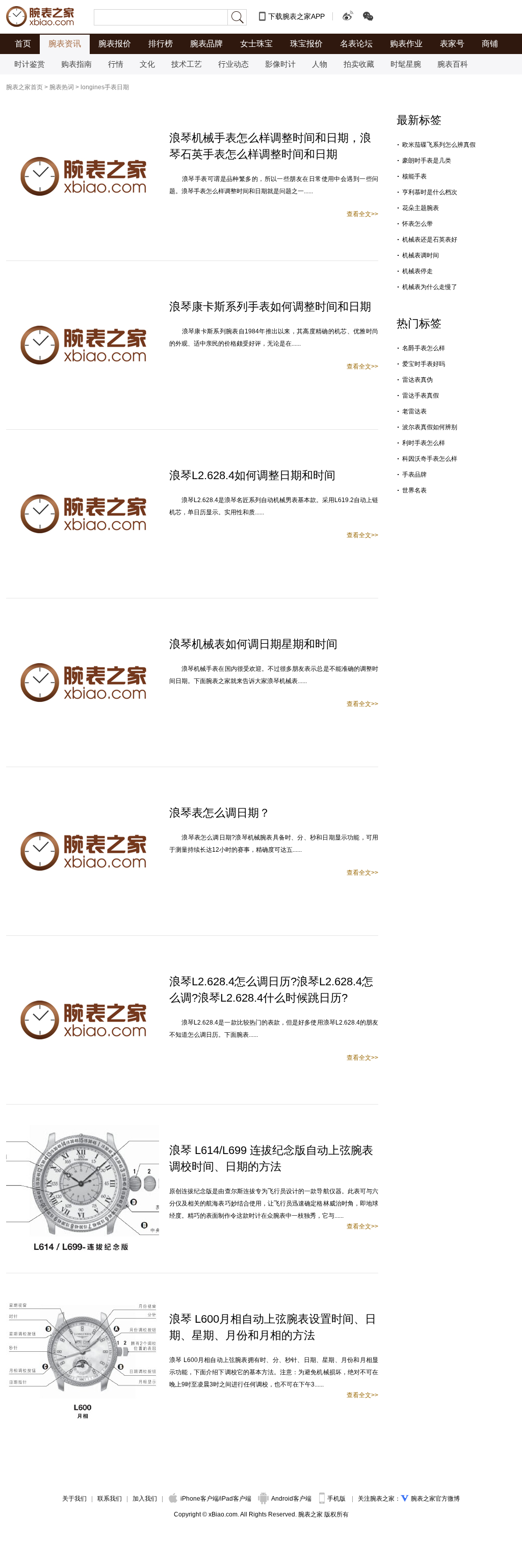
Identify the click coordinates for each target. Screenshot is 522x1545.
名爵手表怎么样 (423, 348)
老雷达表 (414, 411)
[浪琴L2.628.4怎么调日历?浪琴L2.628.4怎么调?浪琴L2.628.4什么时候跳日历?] (82, 960)
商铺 (490, 43)
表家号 (452, 43)
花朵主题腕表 (420, 208)
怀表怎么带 (417, 223)
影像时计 (280, 64)
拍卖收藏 (359, 64)
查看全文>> (362, 214)
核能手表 (414, 176)
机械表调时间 (420, 255)
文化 (147, 64)
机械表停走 (417, 271)
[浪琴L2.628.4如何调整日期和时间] (82, 454)
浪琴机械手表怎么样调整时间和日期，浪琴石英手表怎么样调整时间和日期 (270, 146)
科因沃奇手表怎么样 (429, 458)
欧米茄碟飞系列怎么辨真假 (439, 144)
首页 (23, 43)
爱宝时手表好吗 (423, 364)
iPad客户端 (235, 1498)
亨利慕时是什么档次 (429, 192)
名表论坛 (356, 43)
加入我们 (145, 1498)
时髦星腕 (405, 64)
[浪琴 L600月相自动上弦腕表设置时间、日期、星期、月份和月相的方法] (82, 1298)
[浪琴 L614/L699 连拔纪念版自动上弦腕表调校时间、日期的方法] (82, 1129)
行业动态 (233, 64)
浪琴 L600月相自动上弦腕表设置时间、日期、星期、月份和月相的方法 (272, 1327)
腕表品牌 (206, 43)
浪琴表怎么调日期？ (219, 812)
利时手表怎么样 (423, 443)
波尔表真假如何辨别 (429, 427)
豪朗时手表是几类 (426, 160)
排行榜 (160, 43)
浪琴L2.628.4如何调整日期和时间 (252, 475)
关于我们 (74, 1498)
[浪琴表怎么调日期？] (82, 792)
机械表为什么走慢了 (429, 287)
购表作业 (406, 43)
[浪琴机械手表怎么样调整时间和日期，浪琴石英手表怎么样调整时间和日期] (82, 117)
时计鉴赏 (29, 64)
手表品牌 (414, 474)
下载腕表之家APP (296, 16)
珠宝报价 (306, 43)
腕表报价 (114, 43)
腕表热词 (61, 87)
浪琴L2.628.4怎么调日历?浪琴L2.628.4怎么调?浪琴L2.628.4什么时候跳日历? (271, 989)
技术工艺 (186, 64)
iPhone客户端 (199, 1498)
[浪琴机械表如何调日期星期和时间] (82, 623)
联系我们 (109, 1498)
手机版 (337, 1498)
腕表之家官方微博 (435, 1498)
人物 (319, 64)
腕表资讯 (64, 43)
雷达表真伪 (417, 379)
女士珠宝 (256, 43)
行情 (115, 64)
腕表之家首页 (24, 87)
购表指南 (76, 64)
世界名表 (414, 490)
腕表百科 (452, 64)
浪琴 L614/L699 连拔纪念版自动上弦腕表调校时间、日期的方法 (271, 1158)
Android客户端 (292, 1498)
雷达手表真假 (420, 395)
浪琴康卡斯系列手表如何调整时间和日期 (270, 306)
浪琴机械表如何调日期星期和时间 (253, 644)
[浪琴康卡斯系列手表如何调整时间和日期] (82, 286)
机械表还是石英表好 (429, 239)
